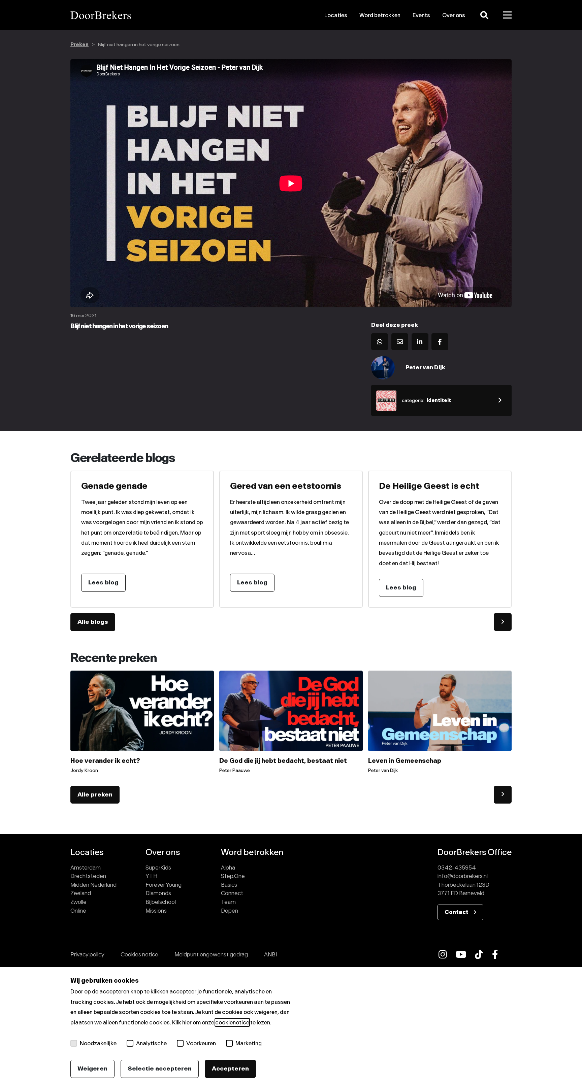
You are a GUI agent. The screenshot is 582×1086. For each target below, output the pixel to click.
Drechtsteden (88, 876)
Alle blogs (92, 622)
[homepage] (140, 15)
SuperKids (158, 867)
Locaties (335, 15)
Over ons (453, 15)
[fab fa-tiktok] (479, 954)
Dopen (229, 910)
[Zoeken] (484, 15)
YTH (151, 876)
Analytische (151, 1043)
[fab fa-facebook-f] (495, 954)
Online (78, 910)
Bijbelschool (161, 902)
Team (228, 902)
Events (421, 15)
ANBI (270, 954)
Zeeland (80, 893)
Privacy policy (87, 954)
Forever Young (164, 884)
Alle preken (94, 794)
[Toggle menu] (507, 15)
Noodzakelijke (98, 1043)
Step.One (233, 876)
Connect (232, 893)
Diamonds (158, 893)
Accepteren (230, 1068)
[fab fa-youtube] (461, 954)
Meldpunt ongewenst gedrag (211, 954)
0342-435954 (457, 867)
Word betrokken (379, 15)
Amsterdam (85, 867)
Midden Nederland (93, 884)
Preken (79, 44)
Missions (156, 910)
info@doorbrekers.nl (463, 876)
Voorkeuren (201, 1043)
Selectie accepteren (160, 1068)
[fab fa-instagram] (443, 954)
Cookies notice (139, 954)
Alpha (228, 867)
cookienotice (232, 1022)
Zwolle (78, 902)
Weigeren (92, 1068)
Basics (229, 884)
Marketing (248, 1043)
